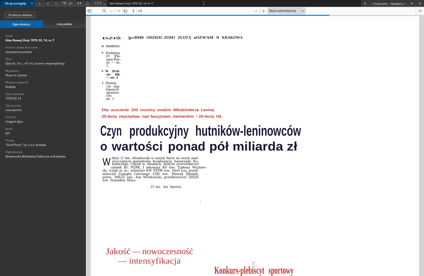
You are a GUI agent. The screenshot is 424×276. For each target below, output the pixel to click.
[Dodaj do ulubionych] (56, 3)
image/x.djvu (14, 121)
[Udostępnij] (48, 3)
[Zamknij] (420, 3)
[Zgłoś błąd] (87, 3)
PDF (98, 3)
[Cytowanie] (79, 3)
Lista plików (64, 24)
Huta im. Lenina (16, 75)
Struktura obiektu (20, 15)
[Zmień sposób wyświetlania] (63, 3)
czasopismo (13, 110)
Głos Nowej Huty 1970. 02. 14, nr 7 (29, 40)
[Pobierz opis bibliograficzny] (70, 3)
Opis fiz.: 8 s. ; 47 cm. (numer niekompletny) (35, 63)
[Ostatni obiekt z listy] (412, 3)
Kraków (10, 87)
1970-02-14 (13, 98)
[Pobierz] (39, 3)
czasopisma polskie (18, 52)
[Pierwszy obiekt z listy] (365, 3)
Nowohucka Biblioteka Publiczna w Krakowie (35, 156)
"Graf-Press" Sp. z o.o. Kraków (25, 145)
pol (7, 133)
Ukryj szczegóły (15, 3)
